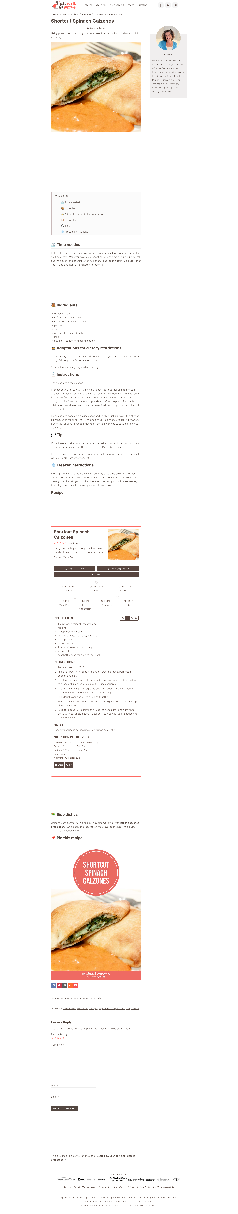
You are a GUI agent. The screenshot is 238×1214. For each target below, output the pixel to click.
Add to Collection (76, 569)
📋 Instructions (70, 220)
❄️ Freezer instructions (74, 231)
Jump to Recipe (97, 28)
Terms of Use (134, 1198)
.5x (122, 618)
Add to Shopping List (119, 569)
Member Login (89, 1187)
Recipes (88, 5)
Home (54, 14)
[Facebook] (161, 5)
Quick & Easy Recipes (87, 1008)
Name (55, 1085)
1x (127, 618)
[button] (55, 543)
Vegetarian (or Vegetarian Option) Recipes (101, 14)
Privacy (131, 1187)
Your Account (117, 5)
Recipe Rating (59, 1034)
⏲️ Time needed (70, 202)
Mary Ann (68, 557)
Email (55, 1096)
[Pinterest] (168, 5)
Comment (57, 1044)
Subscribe (142, 5)
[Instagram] (175, 5)
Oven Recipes (69, 1008)
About (131, 5)
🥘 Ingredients (69, 208)
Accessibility (167, 1187)
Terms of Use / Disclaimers (112, 1187)
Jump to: (63, 195)
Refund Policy (144, 1187)
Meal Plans (101, 5)
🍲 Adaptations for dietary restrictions (83, 214)
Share (60, 765)
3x (136, 618)
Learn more (165, 91)
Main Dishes (73, 14)
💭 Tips (65, 225)
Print (97, 575)
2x (132, 618)
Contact (68, 1187)
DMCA (156, 1187)
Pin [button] (70, 765)
